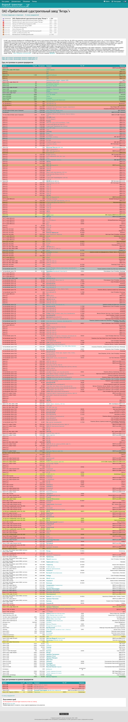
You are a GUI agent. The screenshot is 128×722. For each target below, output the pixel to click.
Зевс (47, 245)
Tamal (54, 673)
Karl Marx (52, 136)
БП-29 (48, 483)
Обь (47, 294)
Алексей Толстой (60, 107)
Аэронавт (53, 112)
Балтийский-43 (51, 356)
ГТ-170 (51, 220)
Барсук (48, 138)
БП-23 (48, 456)
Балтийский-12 (51, 287)
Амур (48, 257)
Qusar (55, 404)
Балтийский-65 (51, 414)
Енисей (48, 276)
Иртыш (48, 259)
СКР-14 (48, 225)
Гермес (48, 264)
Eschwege (49, 633)
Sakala (58, 605)
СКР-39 (51, 301)
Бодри (51, 154)
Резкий (48, 502)
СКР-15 (48, 227)
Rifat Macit (60, 373)
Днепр (48, 236)
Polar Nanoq (54, 615)
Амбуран (51, 108)
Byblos (55, 304)
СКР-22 (51, 261)
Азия (47, 536)
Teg (47, 643)
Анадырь (49, 98)
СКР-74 (48, 191)
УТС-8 (50, 119)
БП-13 (48, 396)
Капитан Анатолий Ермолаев (55, 100)
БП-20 (48, 447)
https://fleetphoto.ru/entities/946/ (22, 53)
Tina (59, 386)
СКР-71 (48, 186)
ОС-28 (39, 686)
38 (49, 545)
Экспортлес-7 (50, 101)
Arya (55, 416)
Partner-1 (57, 318)
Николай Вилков (51, 492)
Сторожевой (50, 479)
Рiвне (55, 461)
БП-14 (48, 398)
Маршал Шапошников (53, 568)
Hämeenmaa (53, 183)
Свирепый (49, 468)
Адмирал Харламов (52, 590)
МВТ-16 (52, 197)
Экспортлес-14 (51, 103)
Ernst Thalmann (53, 160)
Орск (50, 435)
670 (47, 71)
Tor (52, 380)
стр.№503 (49, 611)
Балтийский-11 (51, 285)
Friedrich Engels (53, 142)
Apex (54, 234)
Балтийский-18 (51, 310)
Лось (48, 158)
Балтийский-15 (51, 292)
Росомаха (49, 135)
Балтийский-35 (51, 340)
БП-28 (48, 481)
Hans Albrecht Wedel (54, 110)
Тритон (48, 255)
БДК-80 (58, 444)
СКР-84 (51, 332)
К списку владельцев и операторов (12, 15)
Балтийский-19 (51, 311)
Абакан (48, 68)
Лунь (48, 145)
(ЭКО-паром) (50, 69)
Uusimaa (51, 144)
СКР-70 (48, 184)
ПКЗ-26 (58, 122)
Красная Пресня (54, 451)
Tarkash (48, 645)
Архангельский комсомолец (58, 200)
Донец (48, 239)
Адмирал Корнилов (52, 89)
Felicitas (49, 635)
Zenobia (48, 622)
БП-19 (48, 440)
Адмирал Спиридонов (53, 555)
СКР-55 (48, 163)
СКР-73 (48, 190)
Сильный (49, 477)
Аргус (48, 250)
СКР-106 (49, 405)
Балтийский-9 (50, 282)
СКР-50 (48, 179)
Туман (48, 87)
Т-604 (50, 567)
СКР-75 (48, 193)
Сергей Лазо (53, 433)
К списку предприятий (32, 15)
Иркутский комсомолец (56, 172)
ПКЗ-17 (40, 685)
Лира (48, 532)
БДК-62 (55, 426)
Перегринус (61, 335)
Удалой (48, 531)
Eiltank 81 (53, 626)
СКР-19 (51, 363)
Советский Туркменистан (57, 126)
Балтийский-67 (51, 418)
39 (49, 553)
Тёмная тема (64, 714)
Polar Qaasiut (58, 629)
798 (47, 78)
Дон (47, 223)
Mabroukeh (56, 357)
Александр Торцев (52, 463)
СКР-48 (51, 334)
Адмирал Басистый (52, 82)
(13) (19, 57)
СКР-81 (48, 206)
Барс (48, 133)
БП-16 (48, 429)
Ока (47, 238)
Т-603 (50, 474)
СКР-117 (49, 402)
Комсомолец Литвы (55, 174)
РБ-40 (48, 453)
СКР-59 (48, 167)
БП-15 (48, 428)
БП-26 (48, 472)
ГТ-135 (48, 218)
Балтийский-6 (55, 280)
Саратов (61, 393)
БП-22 (48, 454)
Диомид (48, 231)
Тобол (48, 325)
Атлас (48, 243)
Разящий (49, 490)
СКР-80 (48, 204)
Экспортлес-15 (51, 105)
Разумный (49, 488)
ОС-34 (53, 248)
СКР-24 (51, 330)
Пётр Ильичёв (50, 470)
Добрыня (49, 669)
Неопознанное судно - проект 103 (57, 80)
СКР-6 (50, 368)
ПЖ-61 (48, 548)
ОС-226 (51, 407)
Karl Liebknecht (55, 156)
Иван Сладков (56, 327)
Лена (48, 222)
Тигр (47, 129)
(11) (19, 59)
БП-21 (48, 449)
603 (47, 77)
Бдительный (50, 458)
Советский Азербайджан (57, 177)
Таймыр (51, 199)
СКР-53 (51, 328)
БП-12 (48, 359)
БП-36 (48, 534)
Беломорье (50, 587)
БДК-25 (57, 424)
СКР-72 (48, 188)
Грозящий (49, 508)
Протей (48, 254)
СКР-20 (51, 297)
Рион (48, 273)
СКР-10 (48, 207)
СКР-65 (48, 176)
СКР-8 (48, 213)
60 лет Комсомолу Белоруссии (61, 366)
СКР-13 (51, 370)
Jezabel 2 (57, 372)
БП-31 (48, 506)
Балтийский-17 (51, 308)
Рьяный (48, 525)
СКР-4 (48, 209)
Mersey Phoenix (51, 624)
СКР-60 (48, 168)
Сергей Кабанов (51, 75)
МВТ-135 (53, 151)
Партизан (37, 692)
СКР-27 (51, 262)
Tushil (53, 671)
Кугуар (48, 140)
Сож (56, 395)
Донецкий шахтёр (52, 445)
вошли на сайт (11, 703)
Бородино (51, 92)
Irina (59, 321)
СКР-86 (51, 303)
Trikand (48, 649)
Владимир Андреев (52, 84)
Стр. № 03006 (50, 94)
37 (49, 538)
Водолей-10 (50, 152)
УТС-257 (50, 128)
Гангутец (54, 365)
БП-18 (48, 438)
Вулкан (48, 241)
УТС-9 (41, 688)
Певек (48, 96)
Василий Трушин (51, 85)
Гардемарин (55, 389)
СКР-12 (51, 361)
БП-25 (48, 467)
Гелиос (48, 266)
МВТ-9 (52, 149)
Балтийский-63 (51, 411)
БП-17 (48, 437)
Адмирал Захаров (52, 547)
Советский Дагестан (55, 124)
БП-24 (48, 465)
